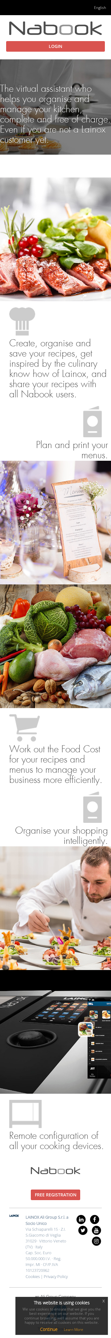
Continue (49, 1329)
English (100, 7)
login (55, 46)
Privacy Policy (56, 1276)
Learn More (73, 1329)
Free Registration (55, 1195)
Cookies (33, 1276)
